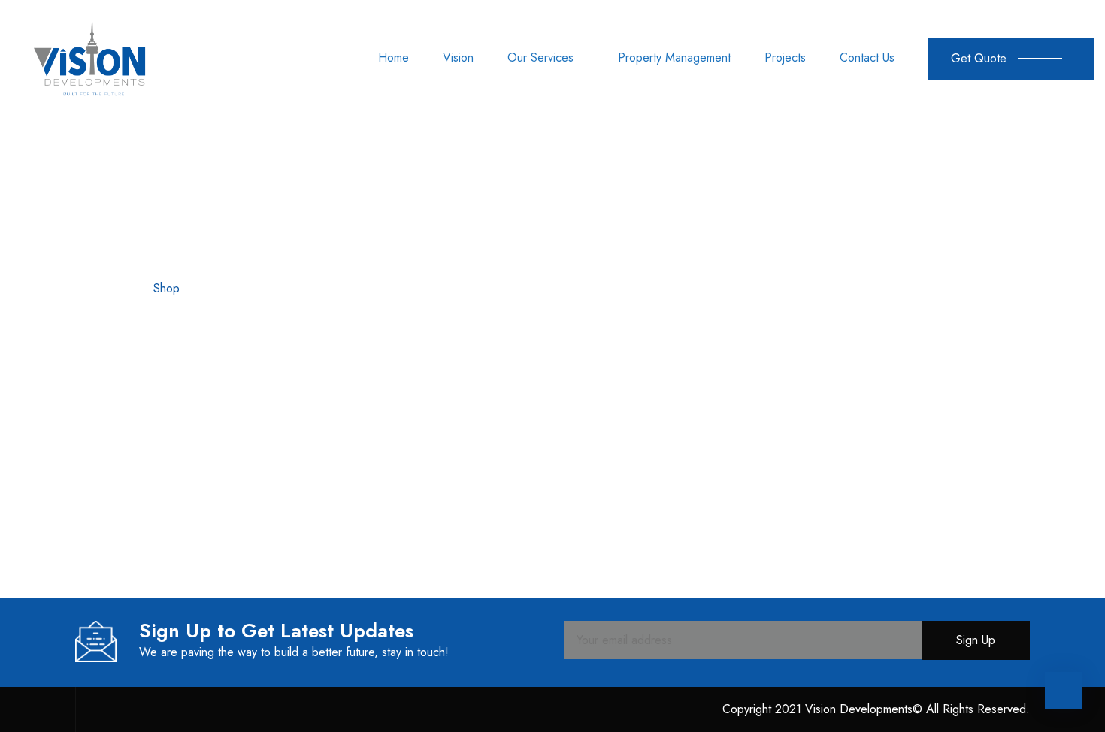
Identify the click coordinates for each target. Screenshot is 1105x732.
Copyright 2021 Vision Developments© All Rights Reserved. (876, 709)
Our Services (540, 57)
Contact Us (867, 57)
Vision (458, 57)
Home (393, 57)
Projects (785, 57)
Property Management (674, 57)
